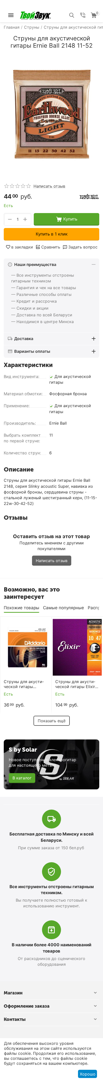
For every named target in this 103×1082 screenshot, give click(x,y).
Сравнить (50, 246)
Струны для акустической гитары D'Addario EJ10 (24, 684)
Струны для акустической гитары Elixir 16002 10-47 (75, 684)
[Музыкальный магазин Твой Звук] (35, 14)
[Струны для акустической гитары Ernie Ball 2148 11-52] (51, 114)
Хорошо (88, 1074)
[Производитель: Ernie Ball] (89, 196)
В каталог (22, 777)
